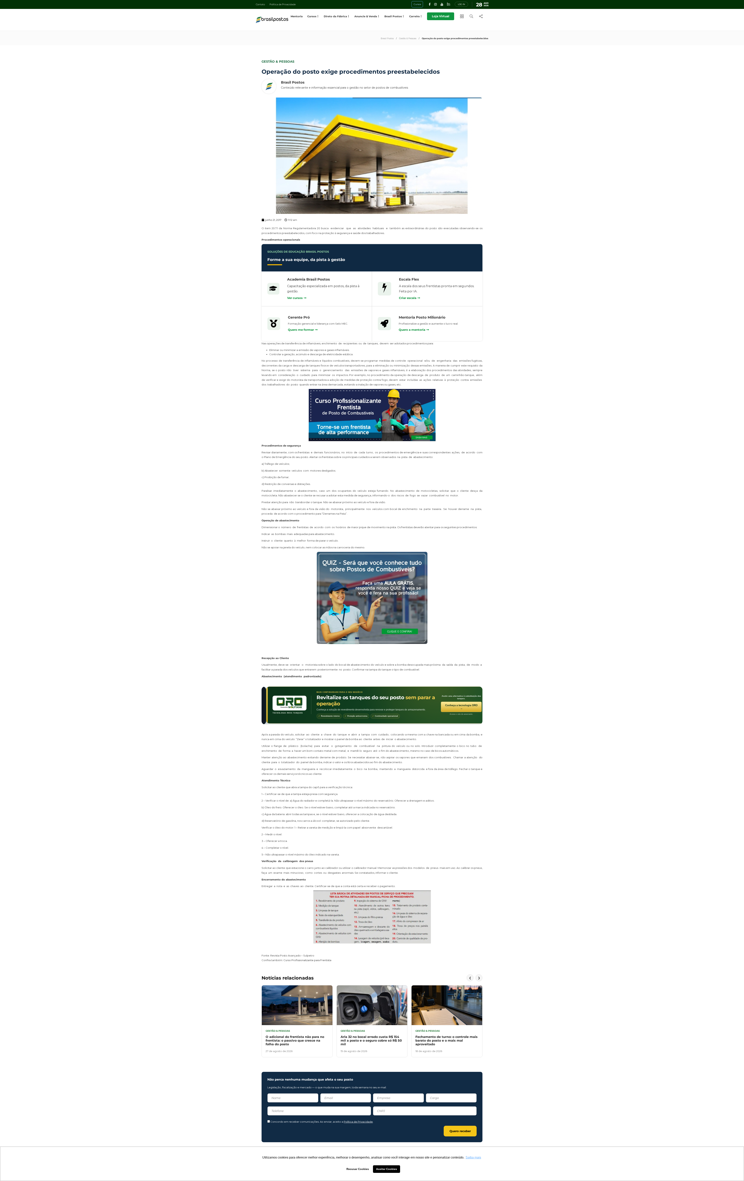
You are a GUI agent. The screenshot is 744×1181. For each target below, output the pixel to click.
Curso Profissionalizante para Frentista (307, 960)
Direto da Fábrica (335, 16)
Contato (260, 4)
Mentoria (297, 16)
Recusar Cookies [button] (357, 1169)
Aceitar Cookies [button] (386, 1169)
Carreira (414, 16)
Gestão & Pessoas (407, 38)
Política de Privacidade (283, 4)
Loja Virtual (440, 16)
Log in (461, 4)
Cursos (311, 16)
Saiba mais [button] (473, 1157)
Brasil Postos (387, 38)
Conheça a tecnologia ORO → (457, 707)
